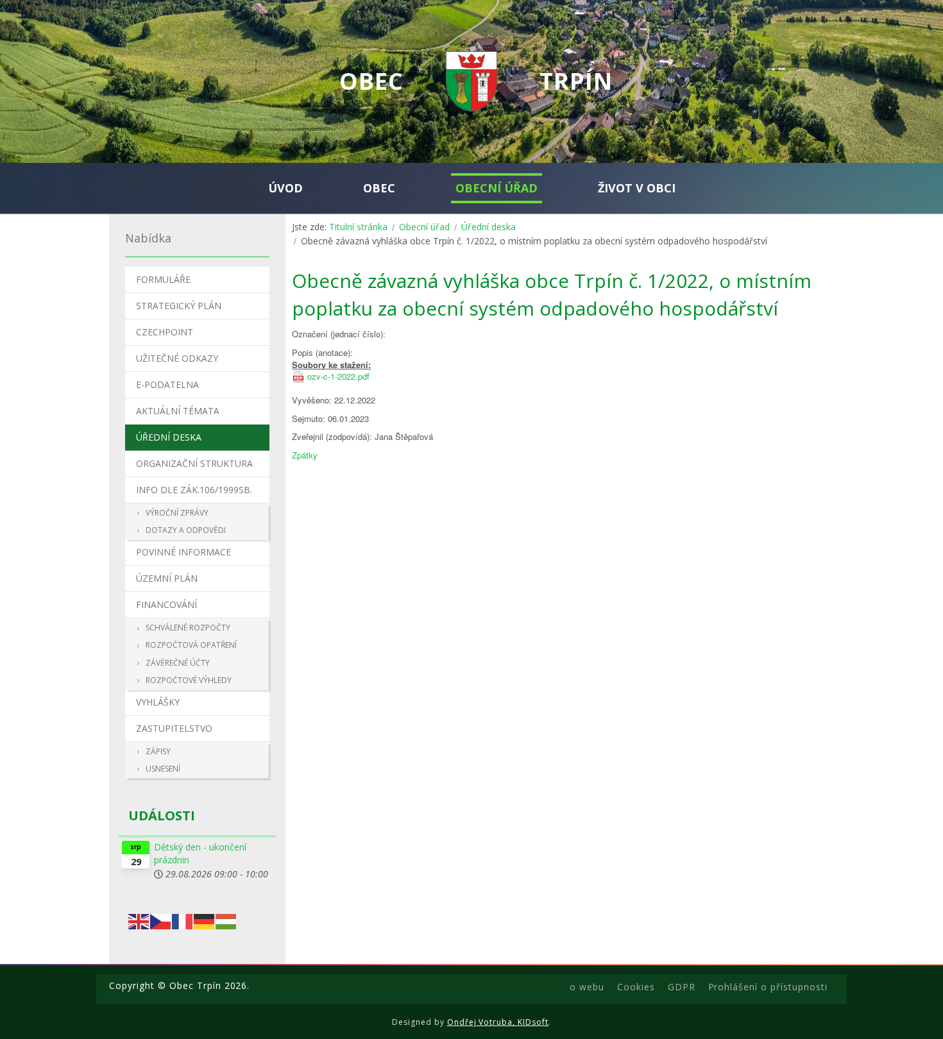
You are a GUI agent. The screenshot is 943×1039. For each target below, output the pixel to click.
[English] (139, 920)
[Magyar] (226, 920)
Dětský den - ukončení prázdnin (200, 853)
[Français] (183, 920)
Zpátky (305, 455)
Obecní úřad (424, 227)
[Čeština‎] (161, 920)
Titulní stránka (358, 227)
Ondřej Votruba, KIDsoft (498, 1022)
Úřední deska (488, 227)
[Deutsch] (205, 920)
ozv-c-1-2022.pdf (338, 376)
